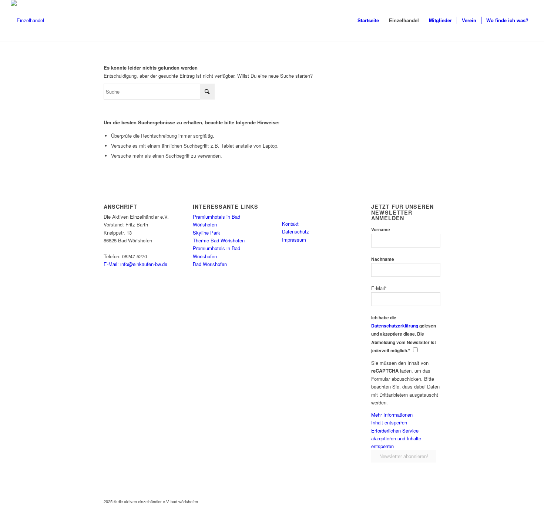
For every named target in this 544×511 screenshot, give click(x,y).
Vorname (380, 229)
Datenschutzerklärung (394, 326)
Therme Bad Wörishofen (219, 240)
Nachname (382, 259)
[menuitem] (368, 20)
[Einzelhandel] (27, 20)
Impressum (294, 239)
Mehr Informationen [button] (392, 414)
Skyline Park (206, 232)
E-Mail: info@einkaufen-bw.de (135, 264)
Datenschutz (295, 231)
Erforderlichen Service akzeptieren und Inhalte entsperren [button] (396, 438)
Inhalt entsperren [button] (389, 422)
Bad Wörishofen (210, 264)
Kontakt (290, 223)
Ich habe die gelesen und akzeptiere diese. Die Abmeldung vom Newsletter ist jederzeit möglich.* (403, 334)
